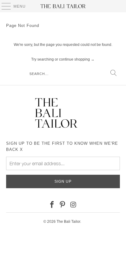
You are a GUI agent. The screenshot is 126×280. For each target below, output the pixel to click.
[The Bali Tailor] (62, 6)
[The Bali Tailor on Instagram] (73, 205)
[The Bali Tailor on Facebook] (52, 205)
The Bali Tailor (68, 221)
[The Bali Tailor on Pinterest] (62, 205)
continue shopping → (76, 59)
